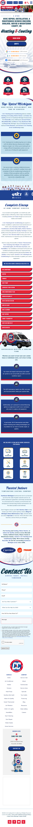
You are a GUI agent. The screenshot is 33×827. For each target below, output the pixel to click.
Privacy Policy (27, 814)
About (24, 681)
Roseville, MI (6, 540)
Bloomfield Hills (6, 121)
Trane (16, 216)
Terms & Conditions (9, 637)
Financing (24, 698)
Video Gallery (24, 709)
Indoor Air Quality (8, 532)
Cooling (11, 115)
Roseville (8, 119)
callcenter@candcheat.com (21, 636)
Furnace (9, 688)
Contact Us (16, 748)
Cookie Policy (10, 816)
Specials (10, 515)
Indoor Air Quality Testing (18, 230)
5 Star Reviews (10, 125)
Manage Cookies (18, 816)
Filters (15, 2)
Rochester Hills (26, 121)
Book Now (16, 38)
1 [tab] (13, 197)
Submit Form (5, 648)
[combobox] (16, 601)
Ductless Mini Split (9, 695)
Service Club (23, 677)
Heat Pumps (22, 226)
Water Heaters (26, 228)
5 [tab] (20, 197)
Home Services (9, 726)
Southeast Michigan (7, 495)
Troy (19, 121)
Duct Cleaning (8, 244)
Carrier (10, 216)
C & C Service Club (13, 234)
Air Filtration (9, 705)
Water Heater (18, 115)
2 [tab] (14, 197)
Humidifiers (4, 248)
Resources (24, 705)
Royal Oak (7, 123)
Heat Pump (9, 691)
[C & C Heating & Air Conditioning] (3, 2)
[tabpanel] (16, 194)
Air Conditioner (9, 681)
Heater (9, 684)
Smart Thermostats (25, 242)
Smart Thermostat (9, 702)
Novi (15, 121)
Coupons (9, 2)
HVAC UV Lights (9, 709)
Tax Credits (24, 695)
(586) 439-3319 (16, 736)
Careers (24, 712)
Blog (24, 702)
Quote (20, 2)
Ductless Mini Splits (16, 228)
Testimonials (24, 684)
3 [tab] (16, 197)
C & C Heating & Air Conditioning (12, 113)
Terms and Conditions (17, 814)
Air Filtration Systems (20, 246)
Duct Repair (16, 244)
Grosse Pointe (26, 119)
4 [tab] (18, 197)
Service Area (27, 123)
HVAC (9, 677)
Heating (3, 115)
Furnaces (15, 226)
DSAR (24, 816)
